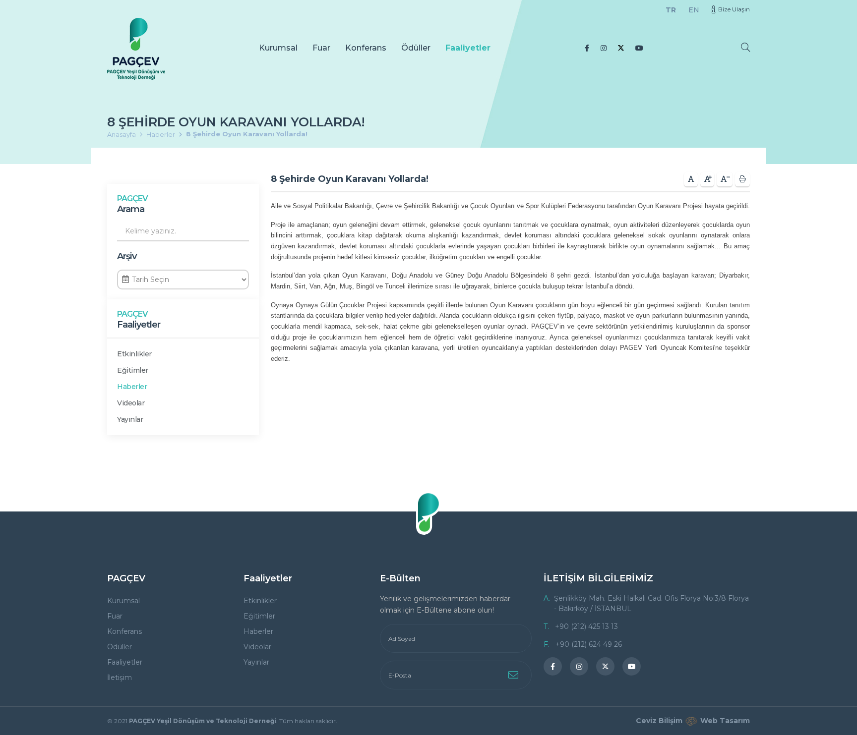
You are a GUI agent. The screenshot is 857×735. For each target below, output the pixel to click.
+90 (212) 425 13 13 (586, 626)
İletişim (119, 677)
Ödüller (415, 48)
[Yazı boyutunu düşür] (725, 179)
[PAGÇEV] (136, 49)
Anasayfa (121, 134)
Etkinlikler (134, 353)
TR (671, 9)
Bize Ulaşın (734, 9)
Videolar (130, 402)
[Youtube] (639, 48)
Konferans (365, 48)
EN (693, 9)
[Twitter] (621, 48)
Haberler (160, 134)
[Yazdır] (742, 179)
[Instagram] (604, 48)
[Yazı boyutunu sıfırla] (691, 179)
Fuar (321, 48)
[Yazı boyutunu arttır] (707, 179)
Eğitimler (132, 370)
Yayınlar (130, 419)
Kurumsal (278, 48)
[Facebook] (587, 48)
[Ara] (745, 47)
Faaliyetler (467, 48)
